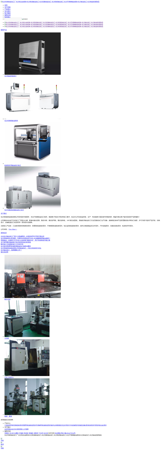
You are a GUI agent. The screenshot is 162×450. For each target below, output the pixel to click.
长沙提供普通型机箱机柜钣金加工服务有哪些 (16, 246)
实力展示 (7, 11)
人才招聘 (25, 429)
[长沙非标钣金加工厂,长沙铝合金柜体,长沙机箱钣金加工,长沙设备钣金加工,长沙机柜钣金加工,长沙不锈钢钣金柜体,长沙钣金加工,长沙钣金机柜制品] (50, 1)
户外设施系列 (73, 425)
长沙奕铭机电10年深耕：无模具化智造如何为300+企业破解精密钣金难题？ (25, 238)
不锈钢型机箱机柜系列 (43, 425)
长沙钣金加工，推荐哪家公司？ (11, 250)
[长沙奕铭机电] (53, 22)
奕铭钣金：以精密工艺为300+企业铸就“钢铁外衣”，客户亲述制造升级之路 (25, 240)
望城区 (31, 433)
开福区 (21, 433)
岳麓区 (16, 433)
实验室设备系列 (83, 425)
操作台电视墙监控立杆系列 (60, 425)
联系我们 (7, 17)
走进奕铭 (7, 429)
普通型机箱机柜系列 (29, 425)
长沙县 (46, 433)
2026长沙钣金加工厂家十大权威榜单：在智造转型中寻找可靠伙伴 (22, 236)
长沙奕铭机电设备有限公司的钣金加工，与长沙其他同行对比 (21, 248)
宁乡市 (41, 433)
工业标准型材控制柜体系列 (13, 425)
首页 (6, 5)
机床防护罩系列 (93, 425)
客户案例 (7, 13)
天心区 (11, 433)
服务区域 (7, 15)
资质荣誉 (19, 429)
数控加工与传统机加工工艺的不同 (12, 244)
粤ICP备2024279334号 (68, 433)
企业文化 (13, 429)
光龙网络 (58, 433)
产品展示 (7, 9)
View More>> (13, 229)
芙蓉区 (6, 433)
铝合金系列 (102, 425)
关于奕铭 (7, 7)
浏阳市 (36, 433)
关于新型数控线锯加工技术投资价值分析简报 (16, 242)
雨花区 (26, 433)
